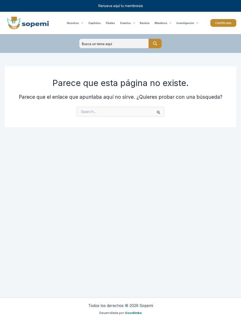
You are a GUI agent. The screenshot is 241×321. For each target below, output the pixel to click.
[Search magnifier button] (155, 43)
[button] (223, 23)
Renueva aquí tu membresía (120, 6)
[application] (81, 23)
